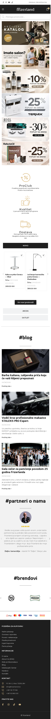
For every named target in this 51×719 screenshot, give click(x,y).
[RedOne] (14, 598)
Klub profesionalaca (10, 662)
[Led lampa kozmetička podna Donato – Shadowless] (36, 262)
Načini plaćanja (7, 632)
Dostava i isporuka (9, 634)
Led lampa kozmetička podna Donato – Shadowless (35, 277)
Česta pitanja (7, 646)
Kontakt (5, 674)
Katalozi (5, 671)
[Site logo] (25, 9)
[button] (22, 255)
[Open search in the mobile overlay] (25, 16)
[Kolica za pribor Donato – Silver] (14, 262)
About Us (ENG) (8, 659)
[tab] (25, 245)
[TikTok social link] (12, 2)
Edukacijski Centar (9, 668)
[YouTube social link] (9, 2)
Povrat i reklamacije (9, 637)
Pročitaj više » (7, 386)
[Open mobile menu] (3, 9)
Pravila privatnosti (9, 640)
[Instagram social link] (6, 2)
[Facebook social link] (3, 2)
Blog (4, 665)
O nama (5, 656)
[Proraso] (37, 598)
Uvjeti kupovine (8, 643)
